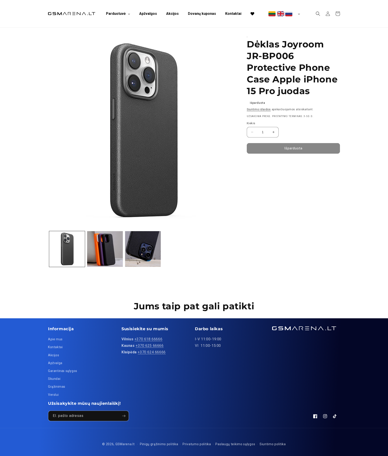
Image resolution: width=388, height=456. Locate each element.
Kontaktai (55, 347)
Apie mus (55, 339)
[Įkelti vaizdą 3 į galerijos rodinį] (143, 249)
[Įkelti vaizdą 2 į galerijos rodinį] (105, 249)
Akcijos (53, 355)
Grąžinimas (56, 386)
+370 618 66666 (148, 339)
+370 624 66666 (151, 352)
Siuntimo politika (273, 444)
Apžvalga (55, 363)
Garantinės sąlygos (62, 371)
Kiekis (251, 123)
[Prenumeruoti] (124, 416)
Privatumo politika (197, 444)
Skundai (54, 379)
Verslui (53, 394)
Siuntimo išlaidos (259, 109)
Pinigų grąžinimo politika (159, 444)
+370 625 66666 (149, 345)
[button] (318, 14)
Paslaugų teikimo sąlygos (235, 444)
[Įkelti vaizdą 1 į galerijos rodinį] (67, 249)
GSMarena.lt (125, 444)
